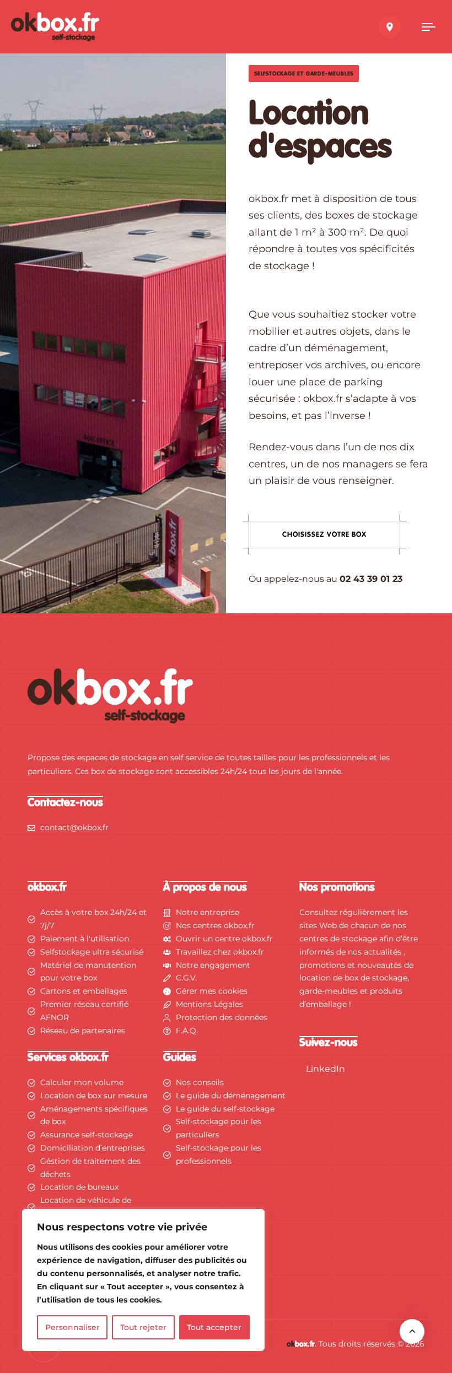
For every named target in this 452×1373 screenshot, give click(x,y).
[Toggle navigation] (428, 27)
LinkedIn (325, 1069)
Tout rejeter (143, 1327)
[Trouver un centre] (390, 27)
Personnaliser (72, 1327)
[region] (143, 1280)
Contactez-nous (65, 802)
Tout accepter (214, 1327)
